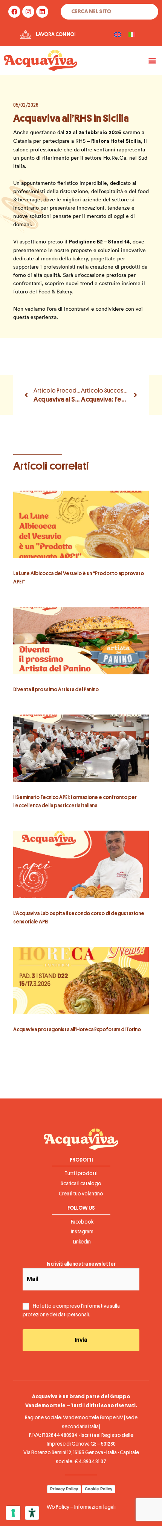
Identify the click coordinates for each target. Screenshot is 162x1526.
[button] (152, 60)
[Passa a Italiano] (132, 34)
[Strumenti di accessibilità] (32, 1513)
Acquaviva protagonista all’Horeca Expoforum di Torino (77, 1029)
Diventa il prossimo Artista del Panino (56, 689)
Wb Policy (58, 1507)
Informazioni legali (95, 1507)
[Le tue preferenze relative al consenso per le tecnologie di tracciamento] (13, 1513)
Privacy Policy (64, 1488)
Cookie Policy (98, 1488)
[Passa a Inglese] (117, 34)
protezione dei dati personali (56, 1314)
